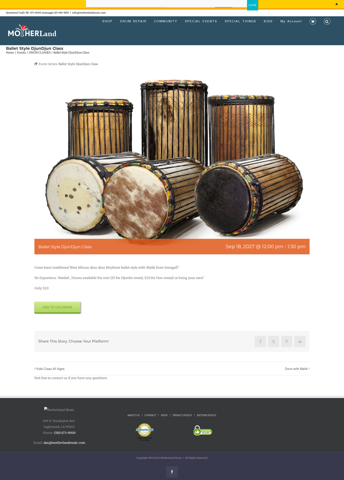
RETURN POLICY (206, 415)
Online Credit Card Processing (144, 439)
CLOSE (252, 5)
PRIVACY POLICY (182, 415)
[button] (327, 21)
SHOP (164, 415)
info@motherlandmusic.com (89, 12)
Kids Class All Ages (50, 368)
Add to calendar (57, 307)
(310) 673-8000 (65, 433)
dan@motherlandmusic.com (64, 443)
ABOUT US (133, 415)
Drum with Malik (296, 368)
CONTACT (150, 415)
